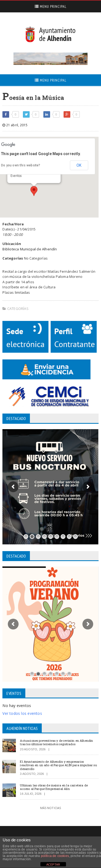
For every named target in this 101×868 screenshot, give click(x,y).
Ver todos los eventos (22, 713)
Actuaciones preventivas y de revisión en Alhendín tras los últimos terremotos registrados (56, 742)
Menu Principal (53, 6)
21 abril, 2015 (16, 125)
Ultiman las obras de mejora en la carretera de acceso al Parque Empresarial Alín (54, 787)
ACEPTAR (53, 864)
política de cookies (55, 856)
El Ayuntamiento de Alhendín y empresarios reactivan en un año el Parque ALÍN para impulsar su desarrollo (58, 765)
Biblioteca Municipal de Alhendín (29, 249)
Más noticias (50, 808)
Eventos (16, 176)
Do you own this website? (20, 165)
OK (78, 165)
